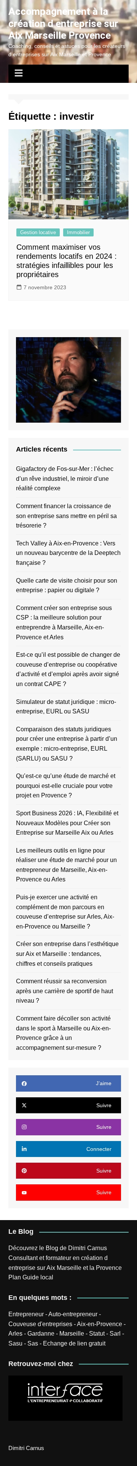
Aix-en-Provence (99, 1324)
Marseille (71, 1333)
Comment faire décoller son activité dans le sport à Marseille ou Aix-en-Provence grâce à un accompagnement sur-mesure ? (63, 1033)
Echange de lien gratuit (74, 1343)
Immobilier (78, 232)
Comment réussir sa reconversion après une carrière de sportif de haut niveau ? (64, 991)
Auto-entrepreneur (72, 1314)
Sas (32, 1343)
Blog (52, 1248)
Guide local (37, 1277)
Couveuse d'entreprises (40, 1324)
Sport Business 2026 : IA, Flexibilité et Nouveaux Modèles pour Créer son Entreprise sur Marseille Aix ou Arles (67, 823)
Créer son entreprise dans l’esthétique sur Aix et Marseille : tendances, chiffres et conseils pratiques (67, 954)
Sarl (115, 1333)
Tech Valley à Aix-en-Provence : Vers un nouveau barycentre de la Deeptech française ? (68, 553)
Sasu (15, 1343)
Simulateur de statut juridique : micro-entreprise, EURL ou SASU (66, 707)
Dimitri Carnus (87, 1248)
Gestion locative (38, 232)
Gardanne (40, 1333)
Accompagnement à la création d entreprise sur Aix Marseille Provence (63, 23)
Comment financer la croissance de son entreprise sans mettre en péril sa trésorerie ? (66, 516)
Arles (15, 1333)
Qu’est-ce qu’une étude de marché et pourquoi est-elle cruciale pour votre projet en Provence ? (65, 786)
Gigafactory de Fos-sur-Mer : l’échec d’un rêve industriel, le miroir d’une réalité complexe (64, 478)
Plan (14, 1277)
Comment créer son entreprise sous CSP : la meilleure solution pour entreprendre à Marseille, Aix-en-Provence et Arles (64, 622)
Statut (97, 1333)
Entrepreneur (26, 1314)
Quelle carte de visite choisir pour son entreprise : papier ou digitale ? (66, 585)
